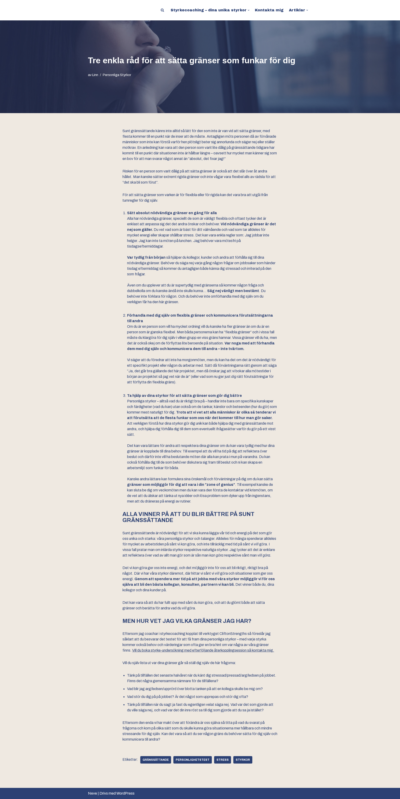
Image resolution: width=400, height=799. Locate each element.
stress (222, 759)
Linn (95, 75)
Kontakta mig (269, 10)
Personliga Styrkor (117, 75)
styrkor (243, 759)
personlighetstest (192, 759)
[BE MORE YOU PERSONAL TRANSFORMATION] (99, 10)
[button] (249, 10)
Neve (92, 793)
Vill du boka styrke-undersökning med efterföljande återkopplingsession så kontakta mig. (203, 650)
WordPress (125, 793)
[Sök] (162, 10)
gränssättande (156, 759)
